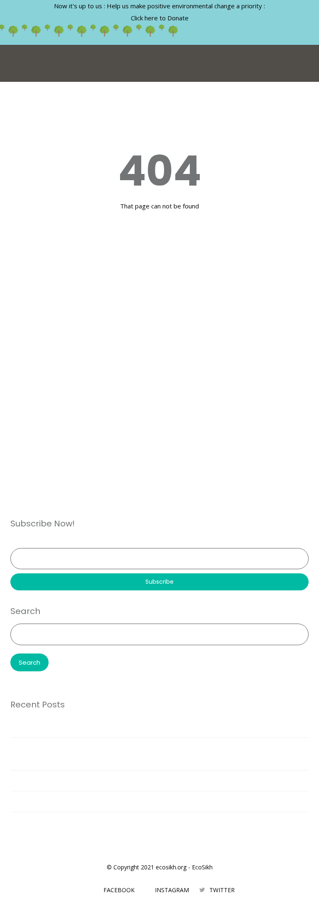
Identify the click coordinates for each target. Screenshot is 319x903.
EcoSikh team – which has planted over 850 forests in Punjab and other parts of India (136, 780)
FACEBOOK (119, 890)
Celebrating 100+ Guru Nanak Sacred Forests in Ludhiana (96, 822)
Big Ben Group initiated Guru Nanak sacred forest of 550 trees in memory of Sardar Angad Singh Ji (154, 801)
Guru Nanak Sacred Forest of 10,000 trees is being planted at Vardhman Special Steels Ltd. (144, 727)
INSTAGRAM (172, 890)
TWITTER (222, 890)
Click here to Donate (160, 18)
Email (17, 542)
